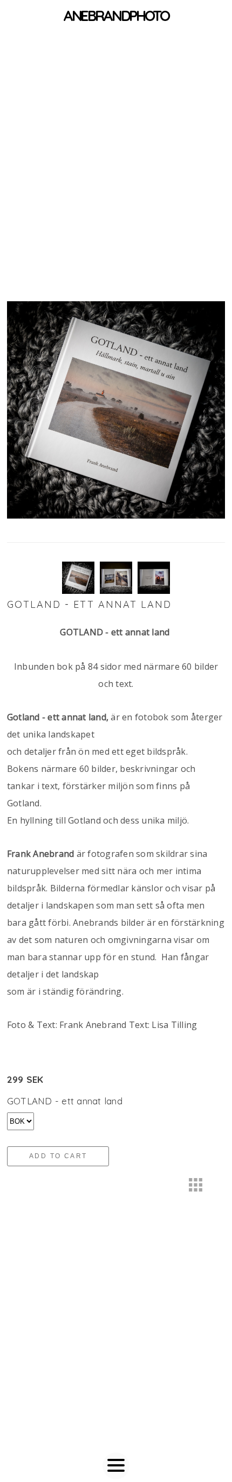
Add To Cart (58, 1156)
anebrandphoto (116, 15)
